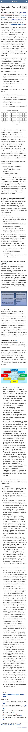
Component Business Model (17, 24)
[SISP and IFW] (14, 298)
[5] (10, 309)
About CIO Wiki (11, 724)
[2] (26, 105)
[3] (24, 197)
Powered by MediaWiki (22, 727)
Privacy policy (4, 724)
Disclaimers (18, 724)
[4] (6, 262)
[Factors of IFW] (14, 375)
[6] (16, 340)
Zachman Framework (17, 19)
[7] (23, 567)
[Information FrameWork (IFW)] (14, 117)
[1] (25, 24)
